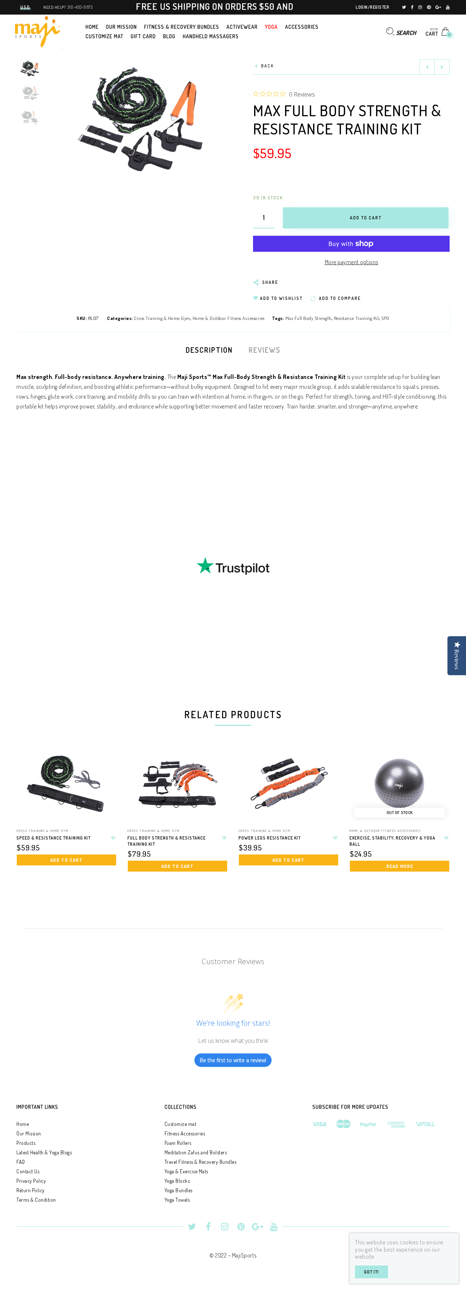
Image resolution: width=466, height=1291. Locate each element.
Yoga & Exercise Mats (186, 1171)
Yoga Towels (177, 1200)
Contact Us (27, 1171)
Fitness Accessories (185, 1133)
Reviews (265, 350)
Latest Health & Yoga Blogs (44, 1152)
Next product (442, 67)
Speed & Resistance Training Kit (53, 838)
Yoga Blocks (177, 1181)
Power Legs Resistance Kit (269, 838)
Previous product (427, 67)
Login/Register (372, 7)
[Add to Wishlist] (113, 838)
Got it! (371, 1272)
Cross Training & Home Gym (162, 318)
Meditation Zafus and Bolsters (196, 1152)
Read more (399, 866)
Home (22, 1124)
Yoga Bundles (179, 1190)
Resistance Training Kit (356, 318)
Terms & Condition (36, 1200)
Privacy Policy (31, 1181)
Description (209, 350)
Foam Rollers (178, 1143)
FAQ (20, 1162)
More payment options (351, 262)
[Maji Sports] (37, 30)
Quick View (104, 763)
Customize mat (181, 1124)
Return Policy (30, 1190)
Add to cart (66, 860)
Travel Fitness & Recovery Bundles (201, 1162)
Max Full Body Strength (308, 318)
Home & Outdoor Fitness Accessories (229, 318)
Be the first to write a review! (233, 1060)
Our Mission (28, 1133)
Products (25, 1143)
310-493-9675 (79, 7)
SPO (385, 318)
